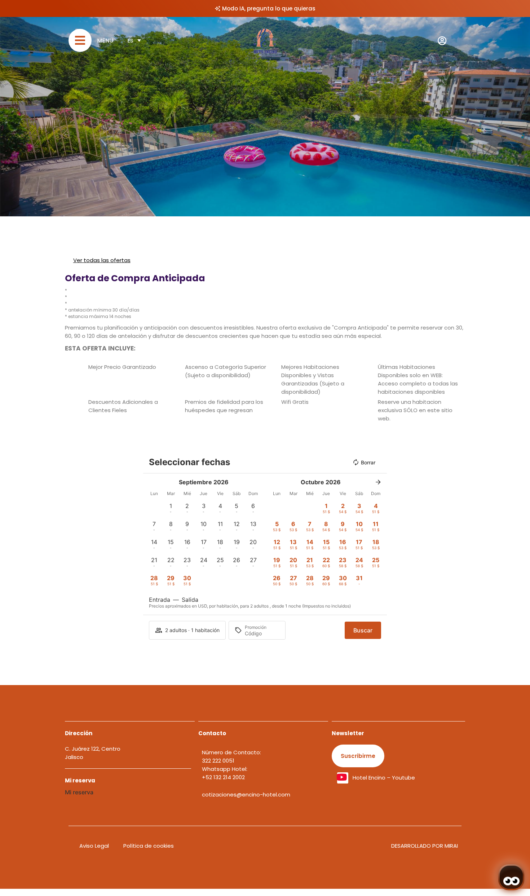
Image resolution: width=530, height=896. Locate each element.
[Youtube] (342, 778)
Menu (105, 40)
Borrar (368, 462)
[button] (171, 508)
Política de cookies (148, 845)
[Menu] (80, 40)
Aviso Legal (94, 845)
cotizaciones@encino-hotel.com (246, 794)
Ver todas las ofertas (102, 260)
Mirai (451, 845)
